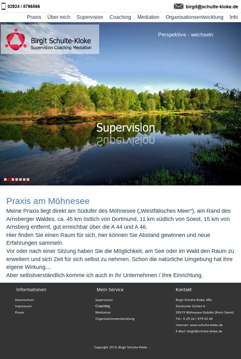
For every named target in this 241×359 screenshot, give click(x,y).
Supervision (90, 17)
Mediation (148, 17)
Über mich (58, 17)
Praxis (34, 17)
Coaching (120, 17)
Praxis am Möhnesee (48, 201)
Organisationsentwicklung (194, 17)
